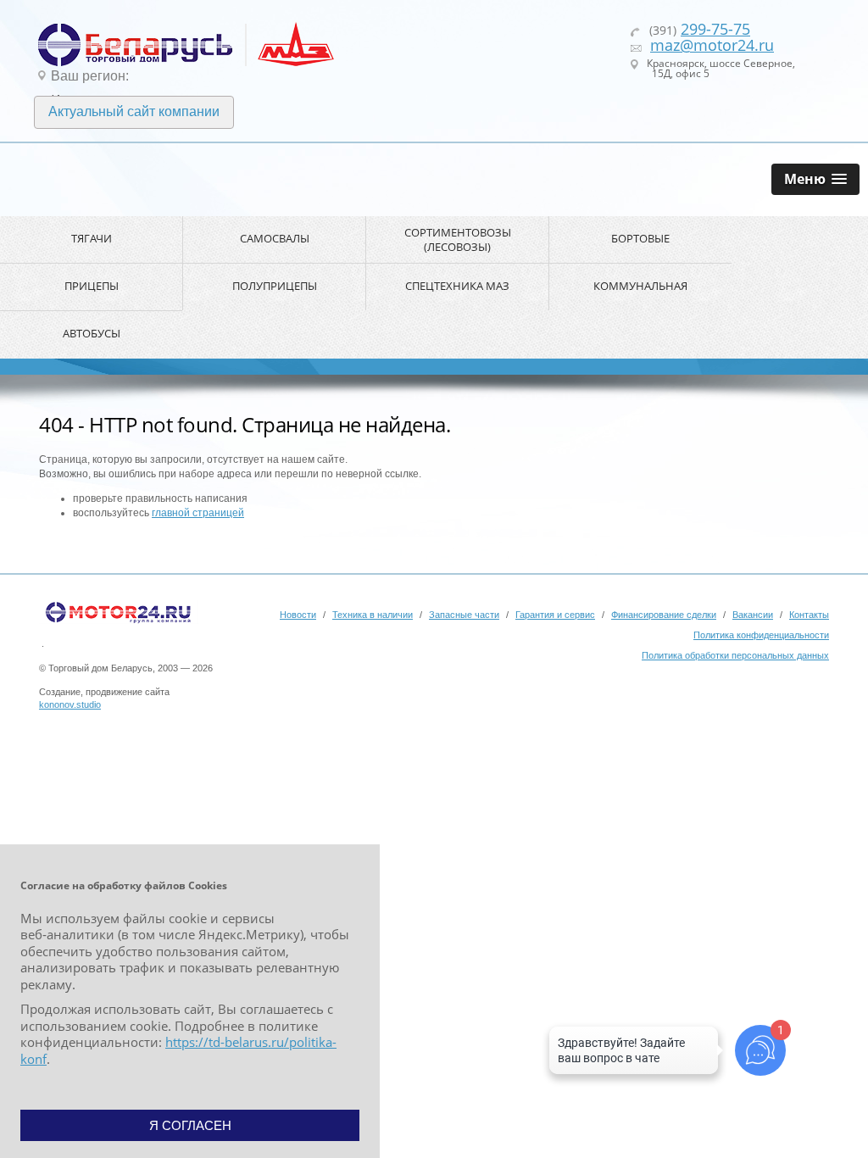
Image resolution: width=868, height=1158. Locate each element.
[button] (815, 179)
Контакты (809, 615)
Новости (298, 615)
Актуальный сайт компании (134, 111)
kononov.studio (70, 704)
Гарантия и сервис (555, 615)
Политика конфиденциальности (761, 635)
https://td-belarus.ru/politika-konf (178, 1050)
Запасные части (464, 615)
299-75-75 (715, 29)
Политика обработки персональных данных (735, 655)
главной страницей (198, 513)
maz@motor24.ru (712, 45)
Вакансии (752, 615)
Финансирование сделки (663, 615)
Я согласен (190, 1125)
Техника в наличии (372, 615)
